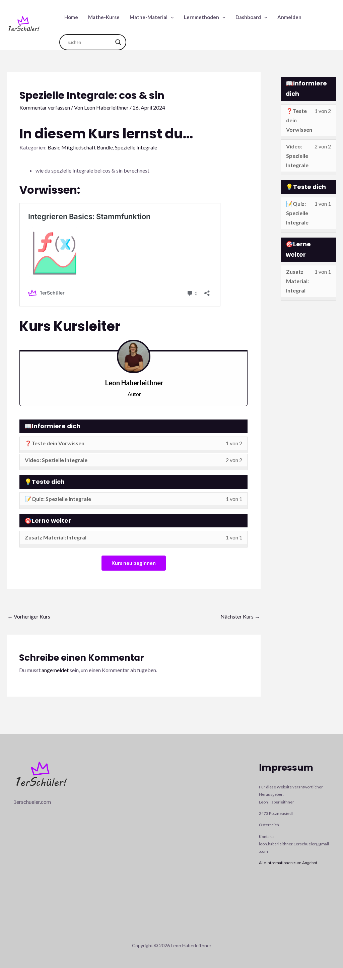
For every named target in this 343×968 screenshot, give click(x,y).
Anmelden (289, 17)
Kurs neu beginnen (134, 563)
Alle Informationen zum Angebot (288, 862)
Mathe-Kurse (104, 17)
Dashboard (248, 17)
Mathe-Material (148, 17)
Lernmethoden (201, 17)
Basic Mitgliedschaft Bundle (80, 147)
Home (71, 17)
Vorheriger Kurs (28, 616)
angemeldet (55, 670)
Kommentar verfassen (44, 107)
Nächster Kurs (240, 616)
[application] (170, 17)
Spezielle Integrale (136, 147)
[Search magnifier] (118, 42)
